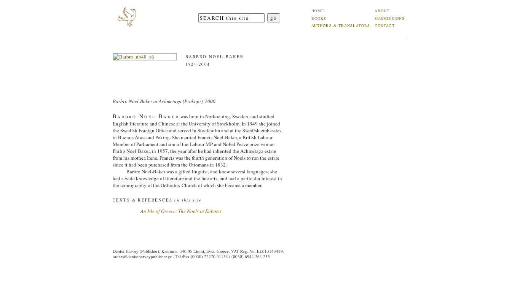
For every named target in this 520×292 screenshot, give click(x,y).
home (317, 10)
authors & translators (340, 25)
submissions (390, 18)
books (319, 18)
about (382, 10)
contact (385, 25)
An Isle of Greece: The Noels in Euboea (180, 211)
